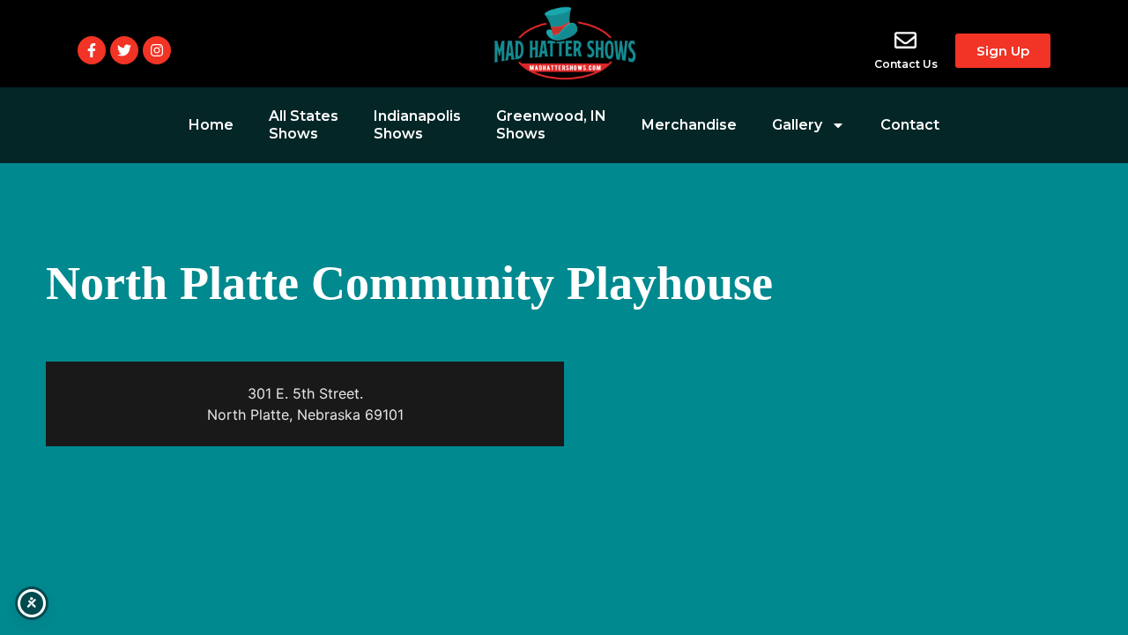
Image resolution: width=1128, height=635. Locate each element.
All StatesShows (303, 125)
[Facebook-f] (92, 50)
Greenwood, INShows (551, 125)
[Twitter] (124, 50)
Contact (909, 124)
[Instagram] (157, 50)
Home (211, 124)
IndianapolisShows (417, 125)
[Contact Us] (905, 40)
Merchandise (689, 124)
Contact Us (906, 64)
